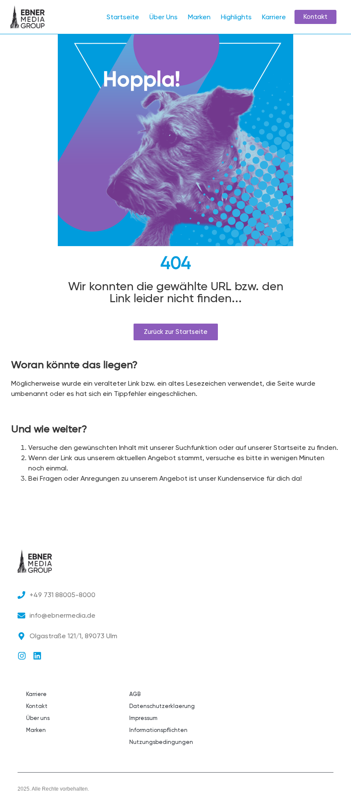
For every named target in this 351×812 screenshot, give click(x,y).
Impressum (143, 718)
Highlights (236, 17)
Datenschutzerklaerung (162, 706)
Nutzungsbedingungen (161, 742)
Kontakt (37, 706)
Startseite (123, 17)
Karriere (274, 17)
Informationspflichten (158, 730)
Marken (199, 17)
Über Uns (163, 17)
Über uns (38, 718)
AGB (134, 694)
